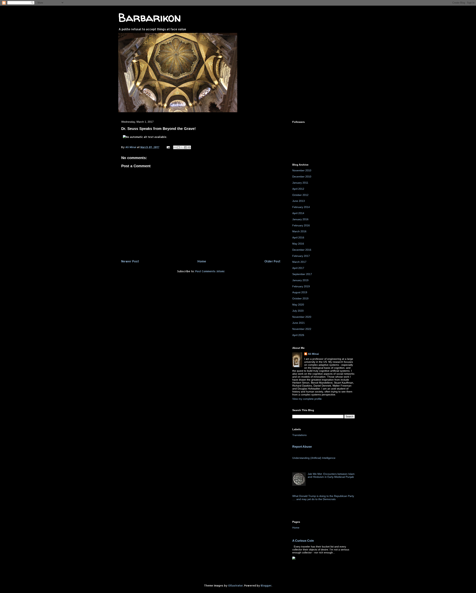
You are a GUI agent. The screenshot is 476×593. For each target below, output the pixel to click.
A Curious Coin (303, 540)
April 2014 (298, 213)
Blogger (266, 585)
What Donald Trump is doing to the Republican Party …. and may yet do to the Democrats (323, 498)
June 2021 (298, 322)
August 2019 (299, 292)
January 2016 (300, 219)
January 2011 (300, 182)
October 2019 (300, 298)
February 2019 (301, 286)
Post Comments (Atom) (210, 271)
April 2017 (298, 267)
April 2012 (298, 188)
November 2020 (301, 316)
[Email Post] (168, 147)
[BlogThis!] (178, 147)
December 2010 (301, 176)
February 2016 (301, 225)
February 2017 (301, 255)
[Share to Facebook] (185, 147)
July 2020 (298, 310)
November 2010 (301, 170)
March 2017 (299, 261)
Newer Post (130, 261)
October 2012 (300, 194)
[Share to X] (182, 147)
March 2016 (299, 231)
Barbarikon (149, 17)
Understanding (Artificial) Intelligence (313, 457)
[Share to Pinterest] (189, 147)
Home (201, 261)
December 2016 (301, 249)
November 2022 (301, 328)
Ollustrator (235, 585)
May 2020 (298, 304)
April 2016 (298, 237)
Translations (299, 435)
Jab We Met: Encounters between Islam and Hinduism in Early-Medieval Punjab (331, 475)
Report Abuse (302, 446)
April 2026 (298, 335)
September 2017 (302, 274)
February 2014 (301, 207)
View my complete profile (307, 398)
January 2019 (300, 280)
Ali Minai (313, 353)
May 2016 (298, 243)
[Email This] (175, 147)
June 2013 (298, 200)
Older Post (272, 261)
